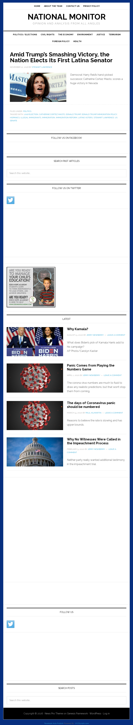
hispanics (15, 117)
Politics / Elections (25, 34)
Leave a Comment (116, 335)
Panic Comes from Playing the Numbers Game (91, 367)
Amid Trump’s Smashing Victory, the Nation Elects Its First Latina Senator (61, 57)
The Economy (65, 34)
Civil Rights (47, 34)
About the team (53, 6)
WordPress (95, 713)
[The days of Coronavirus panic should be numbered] (37, 417)
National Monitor (67, 16)
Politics (27, 111)
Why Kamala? (77, 329)
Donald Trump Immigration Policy (99, 114)
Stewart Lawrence (104, 117)
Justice (101, 34)
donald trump (73, 114)
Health (77, 41)
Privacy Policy (91, 6)
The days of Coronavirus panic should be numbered (91, 405)
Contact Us (72, 6)
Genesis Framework (77, 713)
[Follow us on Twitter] (10, 200)
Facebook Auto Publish (53, 723)
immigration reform (66, 117)
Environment (85, 34)
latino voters (85, 117)
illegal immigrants (31, 117)
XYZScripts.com (82, 723)
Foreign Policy (61, 41)
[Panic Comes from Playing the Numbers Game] (37, 379)
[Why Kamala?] (37, 343)
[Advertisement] (31, 232)
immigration (48, 117)
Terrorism (115, 34)
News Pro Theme (54, 713)
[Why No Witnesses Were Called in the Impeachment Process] (37, 453)
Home (37, 6)
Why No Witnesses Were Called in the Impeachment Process (94, 441)
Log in (106, 713)
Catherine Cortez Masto (52, 114)
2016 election (31, 114)
